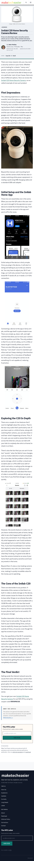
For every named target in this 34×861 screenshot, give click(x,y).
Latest (3, 805)
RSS (10, 850)
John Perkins (12, 44)
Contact (3, 825)
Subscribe (17, 737)
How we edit (10, 50)
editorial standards (17, 752)
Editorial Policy (5, 819)
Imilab (3, 80)
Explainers (4, 793)
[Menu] (30, 2)
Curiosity (3, 799)
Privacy (30, 858)
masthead (28, 752)
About (3, 813)
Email (14, 55)
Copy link (8, 55)
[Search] (26, 2)
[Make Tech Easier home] (11, 2)
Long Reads (4, 802)
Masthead (4, 816)
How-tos (3, 789)
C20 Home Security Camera (16, 80)
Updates (3, 796)
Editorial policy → (8, 717)
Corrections (4, 822)
